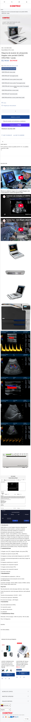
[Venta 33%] (23, 651)
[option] (15, 29)
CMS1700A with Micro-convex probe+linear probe (13, 97)
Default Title (19, 669)
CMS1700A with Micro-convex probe (10, 90)
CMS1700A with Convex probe (9, 68)
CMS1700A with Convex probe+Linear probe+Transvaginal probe (15, 87)
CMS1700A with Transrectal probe (9, 93)
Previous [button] (1, 29)
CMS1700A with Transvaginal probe (10, 75)
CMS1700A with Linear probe (8, 72)
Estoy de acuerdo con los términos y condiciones (14, 121)
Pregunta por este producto (9, 105)
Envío (4, 102)
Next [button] (29, 29)
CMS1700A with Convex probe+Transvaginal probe (13, 83)
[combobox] (5, 705)
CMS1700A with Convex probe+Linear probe (12, 79)
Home (2, 9)
